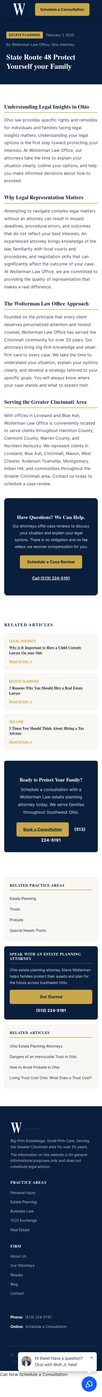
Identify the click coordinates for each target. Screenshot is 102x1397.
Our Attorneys (22, 1265)
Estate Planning (23, 898)
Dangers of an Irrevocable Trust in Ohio (43, 1056)
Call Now (9, 1374)
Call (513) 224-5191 (51, 578)
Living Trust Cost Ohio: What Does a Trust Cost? (51, 1077)
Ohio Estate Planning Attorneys (36, 1046)
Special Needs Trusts (28, 930)
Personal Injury (23, 1192)
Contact (17, 1293)
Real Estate (20, 1230)
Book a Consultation (42, 829)
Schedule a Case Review (51, 561)
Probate (16, 920)
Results (16, 1275)
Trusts (15, 909)
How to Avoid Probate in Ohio (35, 1067)
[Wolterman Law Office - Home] (20, 9)
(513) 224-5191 (51, 1010)
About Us (18, 1256)
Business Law (21, 1211)
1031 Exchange (23, 1220)
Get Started (51, 996)
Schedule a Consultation (62, 9)
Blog (14, 1284)
